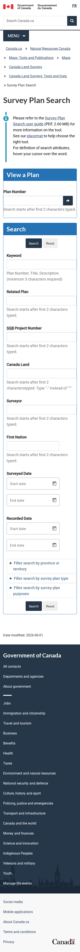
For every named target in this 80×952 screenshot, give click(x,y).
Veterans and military (19, 863)
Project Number (24, 328)
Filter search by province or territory (36, 566)
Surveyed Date (19, 473)
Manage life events (17, 883)
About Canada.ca (16, 922)
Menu (14, 35)
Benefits (9, 743)
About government (17, 686)
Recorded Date (19, 518)
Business (10, 733)
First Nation (17, 437)
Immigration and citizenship (24, 713)
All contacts (12, 666)
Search (34, 243)
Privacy (8, 942)
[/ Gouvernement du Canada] (30, 6)
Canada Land (18, 364)
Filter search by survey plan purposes (36, 591)
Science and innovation (20, 843)
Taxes (7, 763)
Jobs (7, 703)
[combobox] (33, 200)
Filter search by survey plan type (41, 578)
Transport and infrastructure (24, 813)
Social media (13, 902)
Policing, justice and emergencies (28, 803)
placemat (35, 136)
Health (8, 753)
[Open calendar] (54, 483)
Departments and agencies (23, 676)
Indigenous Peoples (18, 853)
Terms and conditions (19, 932)
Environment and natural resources (29, 773)
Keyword (14, 255)
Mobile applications (18, 912)
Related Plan (17, 291)
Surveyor (14, 401)
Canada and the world (19, 823)
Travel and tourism (17, 723)
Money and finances (18, 833)
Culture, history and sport (22, 793)
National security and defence (25, 783)
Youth (7, 873)
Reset (50, 243)
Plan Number (14, 191)
